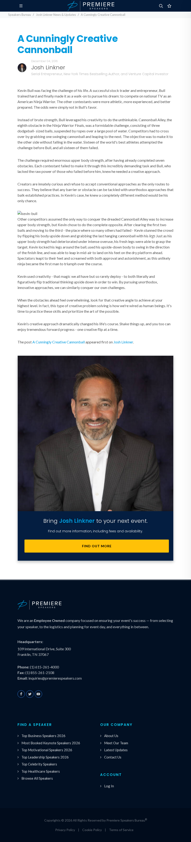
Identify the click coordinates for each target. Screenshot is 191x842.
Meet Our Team (116, 743)
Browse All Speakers (37, 778)
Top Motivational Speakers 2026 (46, 750)
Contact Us (112, 757)
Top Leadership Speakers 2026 (45, 757)
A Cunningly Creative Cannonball (58, 342)
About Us (111, 736)
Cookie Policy (92, 830)
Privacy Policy (65, 830)
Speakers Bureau (19, 15)
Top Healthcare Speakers (40, 771)
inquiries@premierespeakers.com (55, 678)
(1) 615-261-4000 (44, 667)
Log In (109, 786)
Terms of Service (121, 830)
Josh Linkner (123, 342)
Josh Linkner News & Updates (56, 15)
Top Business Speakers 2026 (43, 736)
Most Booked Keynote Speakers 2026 (50, 743)
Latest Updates (116, 750)
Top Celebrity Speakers (39, 764)
